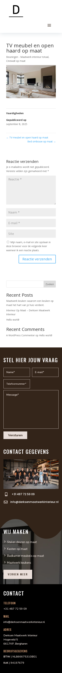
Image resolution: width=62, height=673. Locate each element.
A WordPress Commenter (20, 335)
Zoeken (49, 284)
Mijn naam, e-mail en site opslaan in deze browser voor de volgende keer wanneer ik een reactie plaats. (28, 246)
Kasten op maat (17, 549)
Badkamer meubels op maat (25, 556)
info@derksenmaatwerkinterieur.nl (34, 502)
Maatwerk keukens (19, 563)
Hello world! (12, 319)
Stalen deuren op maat (22, 542)
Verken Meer (18, 574)
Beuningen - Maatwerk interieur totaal (27, 57)
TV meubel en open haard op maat (27, 137)
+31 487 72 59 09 (23, 494)
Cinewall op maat (15, 60)
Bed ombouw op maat (41, 141)
